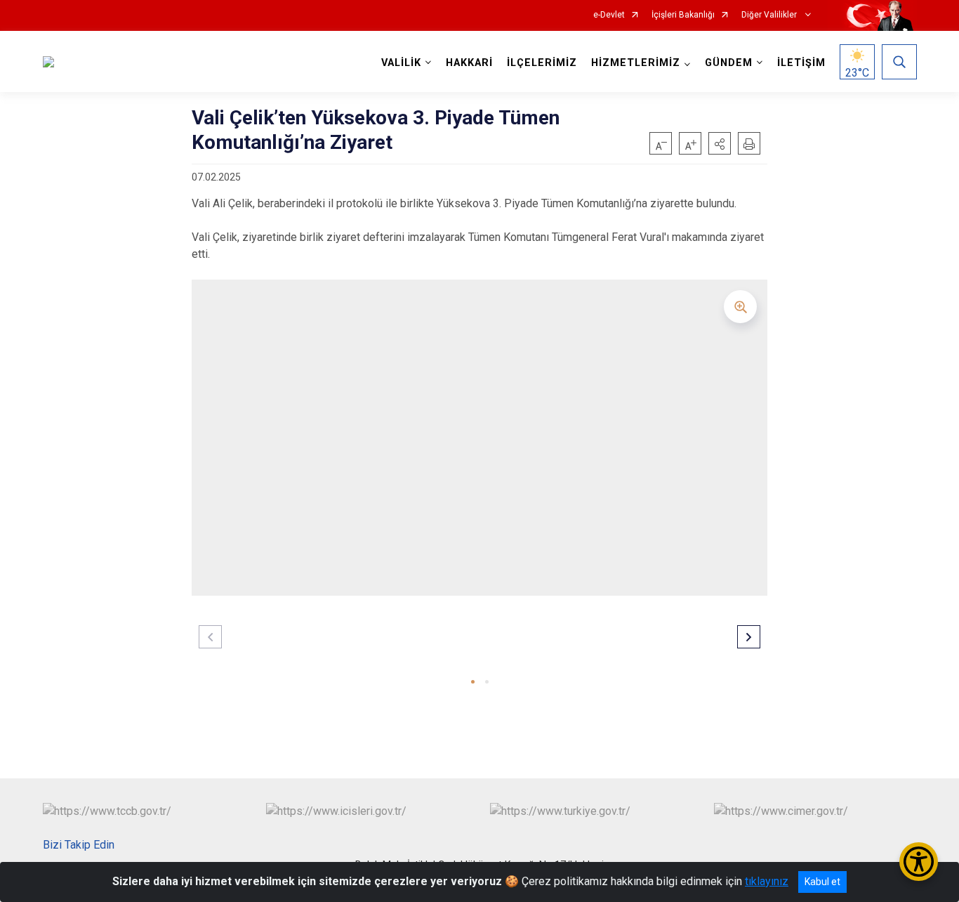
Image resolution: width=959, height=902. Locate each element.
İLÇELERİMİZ (542, 63)
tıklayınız (766, 881)
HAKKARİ (469, 63)
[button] (719, 143)
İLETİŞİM (801, 63)
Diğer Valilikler (770, 15)
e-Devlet (609, 15)
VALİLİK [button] (401, 63)
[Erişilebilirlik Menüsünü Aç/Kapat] (918, 861)
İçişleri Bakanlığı (683, 15)
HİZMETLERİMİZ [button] (635, 63)
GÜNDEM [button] (729, 63)
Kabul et (822, 881)
